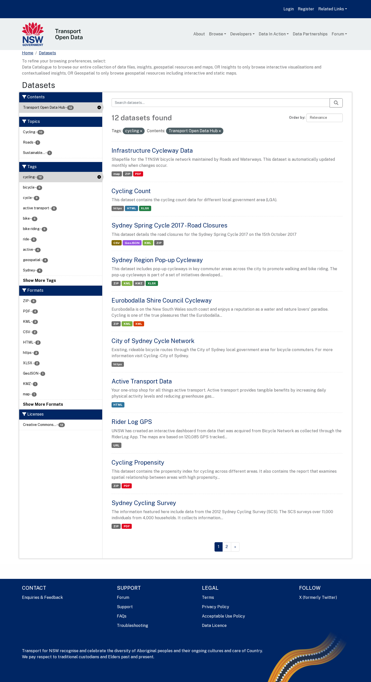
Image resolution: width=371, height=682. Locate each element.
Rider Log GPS (132, 421)
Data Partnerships (310, 34)
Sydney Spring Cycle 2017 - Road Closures (169, 225)
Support (125, 606)
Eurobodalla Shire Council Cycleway (162, 300)
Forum (338, 34)
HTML (131, 208)
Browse (216, 34)
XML (138, 324)
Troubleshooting (132, 625)
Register (306, 9)
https (117, 208)
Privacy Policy (215, 606)
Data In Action (272, 34)
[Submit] (336, 102)
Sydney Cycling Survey (144, 502)
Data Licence (214, 625)
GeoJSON (132, 243)
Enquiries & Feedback (42, 597)
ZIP (127, 174)
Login (288, 9)
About (199, 34)
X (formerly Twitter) (318, 597)
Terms (208, 597)
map (116, 174)
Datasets (47, 53)
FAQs (121, 616)
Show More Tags (39, 280)
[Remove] (141, 131)
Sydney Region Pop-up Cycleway (157, 259)
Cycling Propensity (138, 462)
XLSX (145, 208)
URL (116, 445)
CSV (116, 243)
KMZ (139, 283)
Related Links (331, 9)
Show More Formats (43, 404)
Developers (241, 34)
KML (147, 243)
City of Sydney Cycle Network (153, 340)
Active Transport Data (142, 381)
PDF (138, 174)
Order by (296, 118)
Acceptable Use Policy (223, 616)
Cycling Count (131, 190)
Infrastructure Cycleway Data (152, 150)
